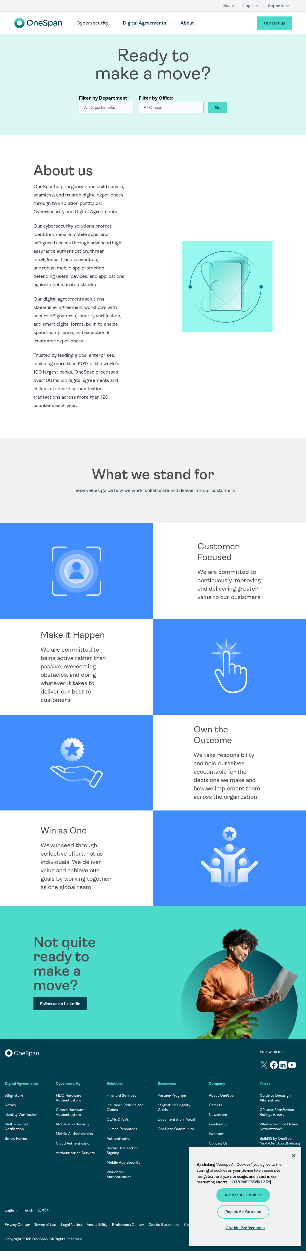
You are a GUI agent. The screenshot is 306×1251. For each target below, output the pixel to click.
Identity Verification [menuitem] (21, 1115)
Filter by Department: (103, 98)
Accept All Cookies (243, 1195)
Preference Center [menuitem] (128, 1225)
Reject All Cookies (243, 1211)
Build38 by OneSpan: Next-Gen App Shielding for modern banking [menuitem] (280, 1143)
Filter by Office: (156, 98)
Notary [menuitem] (10, 1105)
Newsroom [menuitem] (218, 1115)
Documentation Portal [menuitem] (176, 1119)
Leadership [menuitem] (218, 1124)
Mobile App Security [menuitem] (73, 1124)
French (27, 1210)
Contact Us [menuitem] (218, 1143)
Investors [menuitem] (216, 1134)
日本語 (43, 1210)
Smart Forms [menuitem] (16, 1138)
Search (230, 5)
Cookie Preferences (245, 1228)
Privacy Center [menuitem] (17, 1225)
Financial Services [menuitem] (121, 1095)
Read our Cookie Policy (251, 1182)
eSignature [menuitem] (14, 1095)
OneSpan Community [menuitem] (176, 1129)
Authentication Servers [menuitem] (75, 1153)
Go (218, 107)
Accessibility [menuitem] (97, 1225)
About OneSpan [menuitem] (222, 1095)
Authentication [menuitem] (119, 1138)
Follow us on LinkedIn (60, 1003)
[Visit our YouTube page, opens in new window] (292, 1066)
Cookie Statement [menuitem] (164, 1225)
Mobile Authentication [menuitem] (74, 1134)
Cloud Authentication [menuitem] (73, 1143)
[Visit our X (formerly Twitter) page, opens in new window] (264, 1066)
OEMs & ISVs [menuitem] (118, 1119)
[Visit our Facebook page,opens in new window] (274, 1066)
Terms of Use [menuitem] (45, 1225)
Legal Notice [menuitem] (71, 1225)
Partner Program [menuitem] (172, 1095)
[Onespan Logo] (38, 23)
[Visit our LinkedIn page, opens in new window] (283, 1066)
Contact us (274, 23)
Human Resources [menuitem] (122, 1129)
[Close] (293, 1155)
